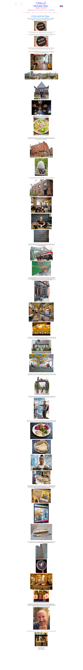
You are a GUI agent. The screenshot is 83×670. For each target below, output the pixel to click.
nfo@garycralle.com (31, 9)
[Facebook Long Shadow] (62, 6)
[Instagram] (60, 6)
